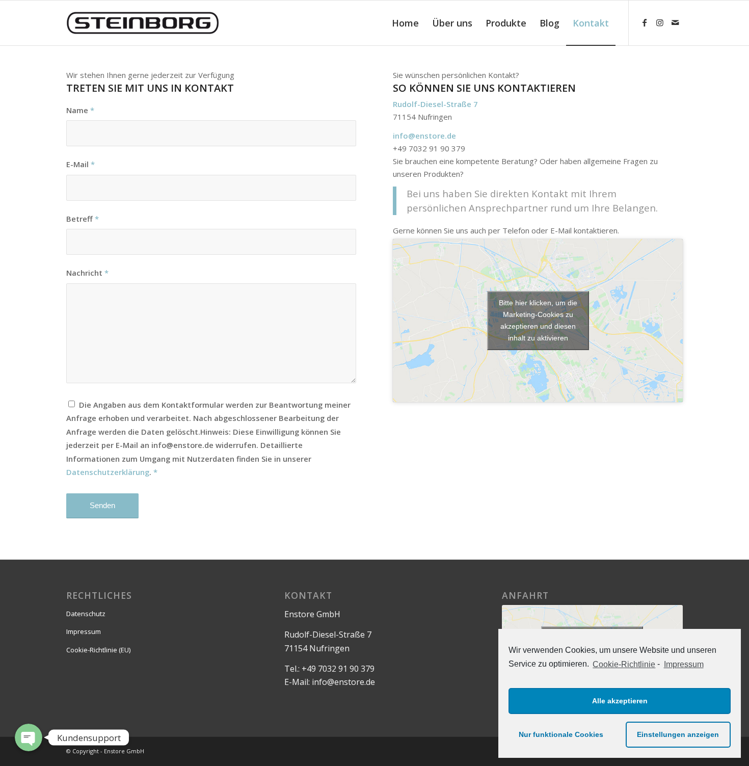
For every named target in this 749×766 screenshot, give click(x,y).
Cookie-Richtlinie (624, 664)
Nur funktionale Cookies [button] (561, 734)
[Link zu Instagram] (659, 22)
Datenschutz (85, 613)
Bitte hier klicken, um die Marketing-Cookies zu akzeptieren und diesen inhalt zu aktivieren (538, 320)
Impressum (683, 664)
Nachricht (87, 273)
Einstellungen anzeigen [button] (678, 734)
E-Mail (80, 164)
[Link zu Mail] (675, 22)
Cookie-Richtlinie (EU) (98, 649)
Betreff (82, 219)
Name (80, 110)
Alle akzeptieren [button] (620, 701)
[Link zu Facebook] (644, 22)
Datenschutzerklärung (107, 472)
